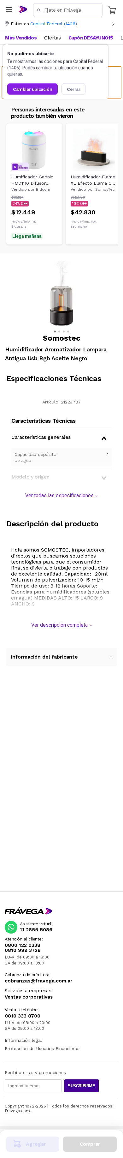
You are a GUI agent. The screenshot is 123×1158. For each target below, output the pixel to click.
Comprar (90, 1144)
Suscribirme (81, 1085)
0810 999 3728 (23, 950)
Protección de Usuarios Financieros (42, 1048)
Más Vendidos (21, 38)
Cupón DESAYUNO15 (90, 38)
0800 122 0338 (22, 945)
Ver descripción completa (59, 625)
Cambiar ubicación (32, 89)
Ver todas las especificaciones (59, 495)
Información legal (23, 1040)
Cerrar (73, 89)
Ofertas (52, 38)
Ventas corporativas (29, 997)
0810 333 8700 (22, 1015)
